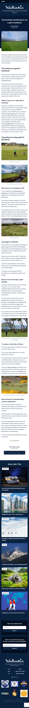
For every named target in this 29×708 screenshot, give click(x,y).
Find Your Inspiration (14, 623)
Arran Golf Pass (12, 367)
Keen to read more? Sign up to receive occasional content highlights (14, 640)
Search (14, 630)
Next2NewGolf (9, 123)
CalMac (21, 371)
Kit (9, 673)
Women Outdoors (20, 673)
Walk (20, 669)
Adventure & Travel (20, 671)
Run (9, 669)
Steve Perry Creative (21, 701)
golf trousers (11, 113)
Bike (9, 671)
